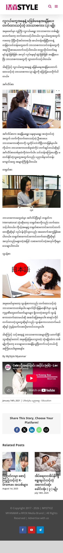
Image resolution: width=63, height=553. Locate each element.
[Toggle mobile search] (50, 6)
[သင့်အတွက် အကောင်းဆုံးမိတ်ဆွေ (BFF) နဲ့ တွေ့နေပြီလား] (15, 453)
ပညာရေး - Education (41, 400)
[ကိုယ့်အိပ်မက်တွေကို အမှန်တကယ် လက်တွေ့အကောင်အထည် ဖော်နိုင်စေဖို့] (48, 453)
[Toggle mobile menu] (56, 6)
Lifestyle (27, 400)
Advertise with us (38, 522)
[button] (4, 475)
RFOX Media (28, 517)
